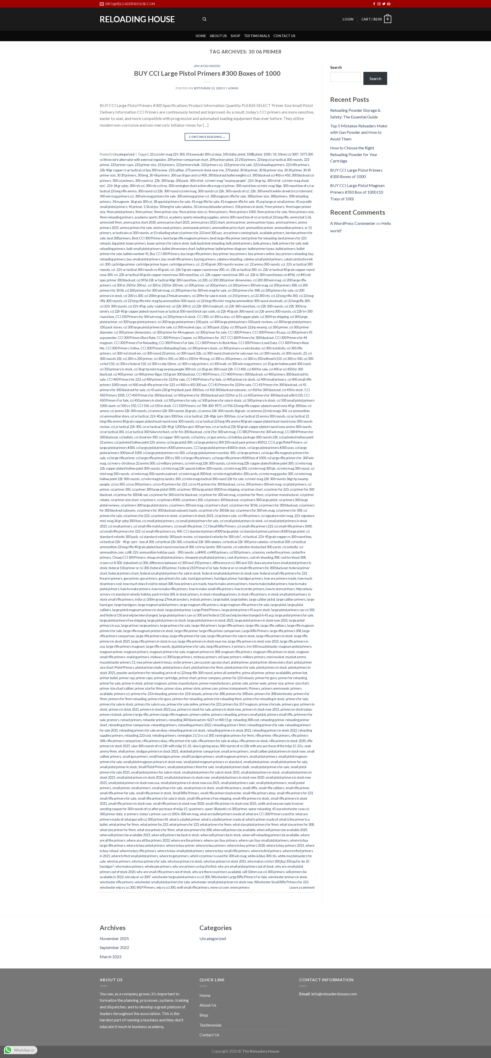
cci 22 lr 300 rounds (113, 306)
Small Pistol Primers (152, 767)
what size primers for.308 (193, 830)
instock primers (201, 599)
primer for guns (266, 678)
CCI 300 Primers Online (122, 348)
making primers (138, 657)
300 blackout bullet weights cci (229, 175)
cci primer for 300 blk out (130, 495)
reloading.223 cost (138, 735)
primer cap (127, 678)
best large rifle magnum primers (186, 238)
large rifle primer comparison (219, 631)
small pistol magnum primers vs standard (212, 762)
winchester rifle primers (116, 882)
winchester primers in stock (287, 877)
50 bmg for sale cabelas (175, 207)
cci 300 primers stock (202, 348)
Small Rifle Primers (186, 793)
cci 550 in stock (160, 406)
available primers (272, 233)
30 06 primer (249, 170)
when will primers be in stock (220, 835)
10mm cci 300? (288, 154)
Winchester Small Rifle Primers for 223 (281, 882)
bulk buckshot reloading (208, 243)
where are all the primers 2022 (148, 840)
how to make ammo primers (228, 584)
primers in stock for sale (194, 709)
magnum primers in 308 (203, 652)
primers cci (122, 694)
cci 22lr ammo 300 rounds (273, 311)
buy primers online (261, 254)
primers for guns (159, 699)
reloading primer (272, 720)
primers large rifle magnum (169, 714)
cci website (290, 547)
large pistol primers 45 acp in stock (246, 610)
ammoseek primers (197, 228)
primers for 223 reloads (185, 694)
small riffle (249, 788)
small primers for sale (167, 788)
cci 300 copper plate (245, 317)
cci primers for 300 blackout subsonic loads (167, 510)
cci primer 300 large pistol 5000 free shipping (208, 489)
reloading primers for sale (265, 725)
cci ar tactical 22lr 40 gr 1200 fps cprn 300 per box (176, 427)
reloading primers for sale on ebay (143, 730)
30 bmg (143, 175)
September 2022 (114, 947)
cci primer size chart (124, 500)
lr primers (239, 646)
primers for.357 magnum (240, 704)
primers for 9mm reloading (127, 699)
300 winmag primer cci (193, 196)
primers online (199, 714)
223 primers (166, 165)
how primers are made (190, 584)
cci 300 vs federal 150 (131, 364)
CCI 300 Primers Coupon (174, 338)
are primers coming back (240, 233)
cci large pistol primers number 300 (210, 453)
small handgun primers (197, 756)
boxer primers (136, 243)
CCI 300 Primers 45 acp (268, 332)
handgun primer (225, 578)
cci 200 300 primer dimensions (230, 280)
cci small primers (120, 526)
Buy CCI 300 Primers (164, 254)
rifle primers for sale (183, 741)
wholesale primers (158, 866)
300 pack (182, 181)
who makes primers (129, 866)
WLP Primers (146, 887)
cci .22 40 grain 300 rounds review (219, 264)
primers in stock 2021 (124, 709)
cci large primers (248, 453)
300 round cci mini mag (180, 191)
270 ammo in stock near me (204, 170)
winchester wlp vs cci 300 (117, 887)
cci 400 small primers (271, 379)
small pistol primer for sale (288, 762)
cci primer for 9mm (250, 495)
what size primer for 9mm (118, 830)
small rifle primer (297, 788)
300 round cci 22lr (150, 191)
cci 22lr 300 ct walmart (207, 306)
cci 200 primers (216, 285)
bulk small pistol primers (144, 249)
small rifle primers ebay (258, 793)
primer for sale (110, 683)
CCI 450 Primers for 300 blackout (149, 395)
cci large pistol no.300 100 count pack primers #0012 (230, 442)
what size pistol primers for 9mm (255, 824)
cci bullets (126, 437)
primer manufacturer (183, 683)
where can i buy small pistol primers (264, 840)
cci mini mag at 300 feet (194, 474)
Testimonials (257, 36)
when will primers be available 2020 (282, 830)
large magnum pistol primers (158, 605)
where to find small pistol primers (134, 856)
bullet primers (285, 249)
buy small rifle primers (177, 259)
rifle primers (281, 735)
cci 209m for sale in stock (209, 296)
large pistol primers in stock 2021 (210, 620)
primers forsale (270, 704)
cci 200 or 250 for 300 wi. (129, 285)
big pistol (118, 243)
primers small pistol (252, 714)
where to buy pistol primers (145, 845)
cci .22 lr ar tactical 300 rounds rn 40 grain (140, 270)
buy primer (220, 254)
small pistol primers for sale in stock (156, 772)
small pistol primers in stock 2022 (139, 777)
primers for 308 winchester (273, 694)
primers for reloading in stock (264, 699)
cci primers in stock (164, 516)
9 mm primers (274, 207)
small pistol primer (256, 762)
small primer (121, 788)
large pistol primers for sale (294, 615)
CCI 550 (143, 406)
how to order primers (249, 589)
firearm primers (111, 578)
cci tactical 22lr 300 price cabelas (245, 542)
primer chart (187, 678)
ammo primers (286, 222)
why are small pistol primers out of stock (246, 866)
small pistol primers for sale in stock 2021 (211, 772)
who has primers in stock (185, 861)
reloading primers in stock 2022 (274, 730)
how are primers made (280, 578)
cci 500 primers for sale (180, 400)
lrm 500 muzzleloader (262, 646)
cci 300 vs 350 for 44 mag (191, 359)
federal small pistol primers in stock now (230, 573)
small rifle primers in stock (250, 798)
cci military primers (169, 463)
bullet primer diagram (231, 249)
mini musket (275, 657)
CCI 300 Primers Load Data (257, 343)
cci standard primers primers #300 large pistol (272, 531)
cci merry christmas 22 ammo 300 (131, 463)
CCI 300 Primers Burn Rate (136, 338)
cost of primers (237, 557)
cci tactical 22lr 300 (168, 542)
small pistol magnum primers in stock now (152, 762)
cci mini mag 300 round (293, 468)
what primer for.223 (154, 824)
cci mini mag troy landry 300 (161, 479)
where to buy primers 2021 (285, 845)
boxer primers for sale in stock (168, 243)
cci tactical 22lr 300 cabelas (202, 542)
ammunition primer (259, 228)
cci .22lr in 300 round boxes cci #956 (270, 275)
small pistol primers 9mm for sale (190, 767)
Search (336, 67)
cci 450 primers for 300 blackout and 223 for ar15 (208, 395)
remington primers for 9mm (234, 735)
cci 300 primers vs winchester (239, 348)
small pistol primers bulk (232, 767)
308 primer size (258, 196)
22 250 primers (245, 160)
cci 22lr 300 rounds (269, 306)
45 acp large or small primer (275, 202)
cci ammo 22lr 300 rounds (128, 411)
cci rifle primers (249, 516)
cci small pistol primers (158, 521)
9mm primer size (166, 212)
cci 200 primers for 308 (244, 290)
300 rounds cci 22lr (211, 191)
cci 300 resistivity (273, 348)
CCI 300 (202, 317)
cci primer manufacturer (282, 495)
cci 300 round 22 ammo (158, 353)
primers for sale (297, 699)
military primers (254, 657)
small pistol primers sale (238, 783)
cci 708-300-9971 (209, 406)
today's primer (150, 814)
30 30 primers (126, 175)
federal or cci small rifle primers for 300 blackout (254, 568)
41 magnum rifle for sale (237, 202)
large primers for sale (175, 625)
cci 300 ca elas (220, 317)
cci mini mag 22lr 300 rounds (205, 463)
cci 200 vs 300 (133, 296)
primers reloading (224, 714)
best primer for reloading (259, 238)
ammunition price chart (228, 228)
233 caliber (176, 170)
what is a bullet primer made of (222, 819)
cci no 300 (118, 484)
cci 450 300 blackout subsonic (226, 390)
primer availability (278, 673)
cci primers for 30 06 (243, 505)
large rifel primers (204, 625)
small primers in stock (199, 788)
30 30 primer (293, 170)
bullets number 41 (136, 254)
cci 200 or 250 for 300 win (165, 285)
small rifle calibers (271, 788)
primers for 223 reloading (149, 694)
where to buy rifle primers (138, 851)
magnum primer (111, 652)
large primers (149, 625)
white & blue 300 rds (262, 856)
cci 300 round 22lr (188, 353)
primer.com (210, 688)
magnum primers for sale (167, 652)
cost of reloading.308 (264, 557)
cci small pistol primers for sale (196, 521)
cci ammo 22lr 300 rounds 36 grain (172, 411)
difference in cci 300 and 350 (233, 563)
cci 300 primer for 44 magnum (173, 332)
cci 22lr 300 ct (181, 306)
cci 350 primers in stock (116, 369)
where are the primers (186, 840)
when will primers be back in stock (175, 835)
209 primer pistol (221, 160)
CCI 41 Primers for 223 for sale (229, 385)
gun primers (148, 578)
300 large (167, 181)
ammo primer (235, 222)
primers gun (290, 704)
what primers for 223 (184, 824)
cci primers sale (226, 516)
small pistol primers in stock (260, 772)
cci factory (198, 437)
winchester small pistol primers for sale (162, 882)
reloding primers (164, 735)
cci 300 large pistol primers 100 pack (183, 322)
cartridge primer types (152, 264)
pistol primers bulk (148, 667)
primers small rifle (280, 714)
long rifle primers (218, 646)
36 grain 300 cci (141, 202)
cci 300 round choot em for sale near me (230, 353)
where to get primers (174, 856)
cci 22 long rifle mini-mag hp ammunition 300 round (159, 301)
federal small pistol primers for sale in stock (170, 573)
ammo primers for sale (136, 228)
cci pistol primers (294, 484)
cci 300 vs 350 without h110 (262, 359)
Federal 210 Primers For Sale (198, 568)
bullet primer (205, 249)
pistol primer (240, 662)
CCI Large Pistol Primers (285, 442)
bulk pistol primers (239, 243)
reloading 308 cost (246, 720)
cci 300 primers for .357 (209, 338)
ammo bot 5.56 (300, 217)
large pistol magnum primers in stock (138, 610)
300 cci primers (123, 181)
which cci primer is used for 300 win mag (218, 856)
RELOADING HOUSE (137, 19)
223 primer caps (121, 165)
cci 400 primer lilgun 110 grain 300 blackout (164, 374)
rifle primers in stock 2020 (287, 741)
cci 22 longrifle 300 (297, 301)
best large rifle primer (225, 238)
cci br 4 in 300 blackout (186, 432)
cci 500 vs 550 (126, 406)
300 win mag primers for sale (155, 196)
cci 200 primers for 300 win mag (147, 290)
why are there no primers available (216, 872)
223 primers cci (211, 165)
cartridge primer (123, 264)
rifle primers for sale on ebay (218, 741)
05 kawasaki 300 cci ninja (203, 154)
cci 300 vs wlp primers (192, 364)
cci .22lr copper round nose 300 (222, 275)
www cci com (219, 887)
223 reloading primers (269, 165)
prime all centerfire (227, 673)
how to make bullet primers (268, 584)
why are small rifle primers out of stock (164, 872)
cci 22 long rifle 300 (284, 296)
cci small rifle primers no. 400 (161, 531)
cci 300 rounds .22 (294, 353)
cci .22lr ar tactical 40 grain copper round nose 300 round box (156, 275)
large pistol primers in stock (166, 620)
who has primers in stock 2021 (225, 861)
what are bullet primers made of (222, 814)
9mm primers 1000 (242, 212)
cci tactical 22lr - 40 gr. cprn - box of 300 (127, 542)
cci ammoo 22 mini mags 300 (267, 411)
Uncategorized (207, 66)
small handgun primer (164, 756)
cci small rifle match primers (153, 526)
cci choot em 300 (146, 437)
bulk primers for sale (286, 243)
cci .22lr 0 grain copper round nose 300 (197, 270)
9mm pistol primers (120, 212)
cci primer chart (252, 489)
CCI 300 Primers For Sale (176, 343)
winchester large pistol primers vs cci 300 (181, 877)
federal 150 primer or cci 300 (129, 568)
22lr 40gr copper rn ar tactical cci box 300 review (133, 170)
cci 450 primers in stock (146, 400)
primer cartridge (165, 678)
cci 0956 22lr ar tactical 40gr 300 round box (166, 280)
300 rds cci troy (156, 186)
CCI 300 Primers (239, 332)
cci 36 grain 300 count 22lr (215, 369)
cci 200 (202, 280)
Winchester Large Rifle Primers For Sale (239, 877)
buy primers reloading (291, 254)
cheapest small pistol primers (205, 557)
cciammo (258, 552)
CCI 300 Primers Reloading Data (163, 348)
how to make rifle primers (170, 589)
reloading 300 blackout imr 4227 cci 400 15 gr (200, 720)
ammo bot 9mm (111, 222)
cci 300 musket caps (187, 327)
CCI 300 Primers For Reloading (136, 343)
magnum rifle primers (236, 652)
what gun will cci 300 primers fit (146, 819)
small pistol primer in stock (118, 767)
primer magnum (155, 683)
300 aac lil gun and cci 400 (189, 175)
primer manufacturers (215, 683)
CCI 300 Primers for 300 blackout (250, 338)
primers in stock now (226, 709)
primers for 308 (214, 694)
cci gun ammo (216, 437)
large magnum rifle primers (199, 605)
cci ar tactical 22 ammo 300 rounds (261, 416)
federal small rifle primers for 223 (283, 573)
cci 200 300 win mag (267, 280)
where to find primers (266, 851)
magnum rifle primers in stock (274, 652)
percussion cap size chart (212, 662)
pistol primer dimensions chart (271, 662)
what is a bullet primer (184, 819)
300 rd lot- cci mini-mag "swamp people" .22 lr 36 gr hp (228, 181)
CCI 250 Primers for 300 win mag (138, 317)
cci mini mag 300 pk (261, 468)
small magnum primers (231, 756)
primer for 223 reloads (238, 678)
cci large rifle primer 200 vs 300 (158, 458)
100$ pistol (254, 154)
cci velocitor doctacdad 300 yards (257, 547)
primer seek (257, 683)
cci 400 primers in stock (238, 379)
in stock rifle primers (252, 594)
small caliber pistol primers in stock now (278, 751)
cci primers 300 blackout (221, 500)
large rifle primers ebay (152, 636)
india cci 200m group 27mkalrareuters (162, 599)
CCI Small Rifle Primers (219, 526)
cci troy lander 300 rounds (213, 547)
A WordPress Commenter (352, 223)
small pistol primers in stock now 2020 (237, 777)
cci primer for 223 (276, 489)
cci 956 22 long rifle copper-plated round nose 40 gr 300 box (264, 406)
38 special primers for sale (171, 202)
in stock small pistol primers (287, 594)
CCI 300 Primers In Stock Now (216, 343)
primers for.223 (210, 704)
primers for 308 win (239, 694)
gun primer (131, 578)
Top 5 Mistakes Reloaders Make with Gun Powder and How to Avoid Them (358, 132)
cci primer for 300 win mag (217, 495)
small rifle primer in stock (153, 793)
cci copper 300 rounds (174, 437)
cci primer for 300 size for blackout (173, 495)
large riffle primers (231, 625)
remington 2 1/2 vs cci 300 (195, 735)
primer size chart (297, 683)
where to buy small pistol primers (180, 851)
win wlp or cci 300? (138, 877)
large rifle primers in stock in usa (153, 641)
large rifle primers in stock (274, 636)
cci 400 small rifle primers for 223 (151, 385)
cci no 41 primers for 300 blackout (211, 484)
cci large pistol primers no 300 (164, 453)
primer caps (144, 678)
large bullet (221, 599)
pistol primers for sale (240, 667)
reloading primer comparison (129, 725)
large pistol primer (178, 610)
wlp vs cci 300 (165, 887)
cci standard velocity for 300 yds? (217, 537)
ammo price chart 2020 (139, 222)
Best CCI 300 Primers (147, 238)
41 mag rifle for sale (205, 202)
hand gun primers (200, 578)
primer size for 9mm (149, 688)
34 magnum (120, 202)
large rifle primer (186, 631)
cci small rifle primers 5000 (293, 526)
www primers (240, 887)
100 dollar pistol (234, 154)
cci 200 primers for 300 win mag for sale (198, 290)
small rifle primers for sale (118, 798)
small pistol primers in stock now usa (133, 783)
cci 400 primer (123, 374)
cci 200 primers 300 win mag (248, 285)
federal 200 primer (163, 568)
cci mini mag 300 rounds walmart (154, 474)
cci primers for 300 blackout (278, 505)
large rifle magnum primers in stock (148, 631)
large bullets (239, 599)
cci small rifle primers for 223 (120, 531)
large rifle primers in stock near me (202, 641)
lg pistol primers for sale (188, 646)
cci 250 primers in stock (179, 317)
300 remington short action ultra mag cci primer (201, 186)
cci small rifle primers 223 (255, 526)
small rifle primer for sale (117, 793)
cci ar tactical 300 (112, 432)
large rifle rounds (158, 646)
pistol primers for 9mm (207, 667)
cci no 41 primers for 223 (170, 484)
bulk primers (262, 243)
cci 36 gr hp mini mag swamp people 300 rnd (165, 369)
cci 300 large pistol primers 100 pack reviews (241, 322)
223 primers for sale (238, 165)
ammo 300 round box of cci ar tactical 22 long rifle (254, 217)
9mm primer (144, 212)
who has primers (118, 861)
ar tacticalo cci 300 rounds (130, 233)
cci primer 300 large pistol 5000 (153, 489)
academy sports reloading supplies (194, 217)
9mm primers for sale (272, 212)
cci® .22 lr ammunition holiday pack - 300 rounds (159, 552)
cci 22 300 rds (260, 296)
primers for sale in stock (116, 704)
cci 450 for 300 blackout (264, 390)
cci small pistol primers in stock (241, 521)
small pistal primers (263, 756)
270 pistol (232, 170)
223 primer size (145, 165)
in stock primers (187, 594)
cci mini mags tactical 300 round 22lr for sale (213, 479)
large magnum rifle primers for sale (244, 605)
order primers (183, 662)
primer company (209, 678)
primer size (276, 683)
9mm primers (218, 212)
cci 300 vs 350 (163, 359)
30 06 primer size (271, 170)
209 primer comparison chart (187, 160)
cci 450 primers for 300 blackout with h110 (273, 395)
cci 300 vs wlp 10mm (161, 364)
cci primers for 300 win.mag (255, 510)
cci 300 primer (278, 327)
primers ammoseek (275, 688)
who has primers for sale (149, 861)
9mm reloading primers (116, 217)
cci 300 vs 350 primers (226, 359)
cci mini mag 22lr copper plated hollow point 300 (259, 463)
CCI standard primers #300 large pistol (210, 531)
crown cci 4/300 (111, 563)
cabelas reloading (229, 259)
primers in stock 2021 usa (158, 709)
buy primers (238, 254)
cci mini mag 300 (235, 468)
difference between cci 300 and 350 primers (180, 563)
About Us (218, 36)
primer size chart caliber (116, 688)
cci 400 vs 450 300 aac (191, 385)
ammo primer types (260, 222)
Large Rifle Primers (255, 631)
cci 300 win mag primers (245, 364)
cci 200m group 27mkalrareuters (167, 296)
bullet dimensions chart (178, 249)
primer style (191, 688)
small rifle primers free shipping (209, 798)
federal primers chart (123, 573)
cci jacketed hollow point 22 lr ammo (139, 442)
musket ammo (295, 657)
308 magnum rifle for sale (228, 196)
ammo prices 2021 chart (208, 222)
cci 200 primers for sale (277, 290)
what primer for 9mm (124, 824)
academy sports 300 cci (151, 217)
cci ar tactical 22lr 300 (126, 427)
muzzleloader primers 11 (117, 662)
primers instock (111, 714)
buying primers (205, 259)
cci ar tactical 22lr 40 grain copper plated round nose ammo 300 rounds (261, 427)
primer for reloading (292, 678)
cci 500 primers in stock (259, 400)
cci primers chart (216, 505)
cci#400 (200, 552)
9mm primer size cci (193, 212)
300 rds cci (136, 186)
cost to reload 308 (293, 557)
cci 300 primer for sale (211, 332)
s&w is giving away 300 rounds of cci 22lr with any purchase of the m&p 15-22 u (247, 746)
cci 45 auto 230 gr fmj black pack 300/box (175, 390)
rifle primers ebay (154, 741)
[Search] (204, 19)
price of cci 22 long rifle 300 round (189, 673)
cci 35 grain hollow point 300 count (287, 364)
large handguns (125, 605)
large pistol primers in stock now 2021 (261, 620)
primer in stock (132, 683)
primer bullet (109, 678)
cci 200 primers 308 (283, 285)
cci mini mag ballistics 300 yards (235, 474)
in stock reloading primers (218, 594)
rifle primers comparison (123, 741)
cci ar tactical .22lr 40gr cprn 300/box (210, 416)
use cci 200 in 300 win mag (180, 814)
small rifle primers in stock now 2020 (178, 803)
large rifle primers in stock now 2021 (253, 641)
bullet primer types (261, 249)
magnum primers (136, 652)
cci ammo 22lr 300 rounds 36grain (221, 411)
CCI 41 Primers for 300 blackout (274, 385)
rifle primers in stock (253, 741)
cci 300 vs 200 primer (137, 359)
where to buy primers (211, 845)
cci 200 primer (194, 285)
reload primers (131, 720)
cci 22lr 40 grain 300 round (234, 311)
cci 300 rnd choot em (126, 353)
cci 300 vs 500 (292, 359)
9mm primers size (301, 212)
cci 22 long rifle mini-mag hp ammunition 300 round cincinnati (239, 301)
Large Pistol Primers (206, 610)
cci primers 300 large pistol (258, 500)
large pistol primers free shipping (123, 620)
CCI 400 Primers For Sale (203, 379)
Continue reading (207, 137)
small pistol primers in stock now (187, 777)
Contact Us (284, 36)
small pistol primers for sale (270, 767)
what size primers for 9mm (156, 830)
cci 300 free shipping (274, 317)
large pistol (278, 605)
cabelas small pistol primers (263, 259)
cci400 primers (217, 552)
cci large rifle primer (121, 458)
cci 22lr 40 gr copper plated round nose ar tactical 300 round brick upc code (162, 311)
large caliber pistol (262, 599)
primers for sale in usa (150, 704)
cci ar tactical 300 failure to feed (147, 432)
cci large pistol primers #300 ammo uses (164, 448)
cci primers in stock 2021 (196, 516)
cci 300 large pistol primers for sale (147, 327)
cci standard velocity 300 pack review (166, 537)
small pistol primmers (271, 783)
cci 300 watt (218, 364)
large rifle (252, 625)
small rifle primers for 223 (295, 793)
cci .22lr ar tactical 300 (241, 270)
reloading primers (164, 725)
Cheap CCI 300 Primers (129, 557)
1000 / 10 (269, 154)
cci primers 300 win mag (186, 505)
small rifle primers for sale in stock (161, 798)
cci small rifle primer (188, 526)
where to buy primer (180, 845)
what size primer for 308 (297, 824)
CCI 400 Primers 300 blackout (242, 374)
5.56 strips (150, 207)
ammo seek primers (167, 228)
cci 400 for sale (257, 369)
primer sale (240, 683)
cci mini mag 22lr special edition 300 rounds (191, 468)
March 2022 (110, 956)
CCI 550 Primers (184, 406)
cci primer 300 (120, 489)
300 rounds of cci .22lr (240, 191)
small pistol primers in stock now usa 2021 (190, 783)
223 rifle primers (297, 165)
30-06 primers (159, 175)
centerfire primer (278, 552)
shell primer (126, 751)
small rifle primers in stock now (130, 803)
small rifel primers (228, 788)
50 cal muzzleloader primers (214, 207)
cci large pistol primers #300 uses (270, 448)
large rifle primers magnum (125, 646)
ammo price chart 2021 (173, 222)
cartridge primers (181, 264)
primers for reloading (187, 699)
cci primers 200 (192, 500)
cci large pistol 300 (179, 442)
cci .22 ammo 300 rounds (262, 264)
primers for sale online (182, 704)
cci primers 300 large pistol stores (144, 505)
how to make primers (135, 589)
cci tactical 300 (280, 542)
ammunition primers (288, 228)
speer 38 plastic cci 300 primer (226, 809)
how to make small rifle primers (211, 589)
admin (233, 88)
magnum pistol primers (295, 646)
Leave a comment (302, 887)
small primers (141, 788)
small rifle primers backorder (220, 793)
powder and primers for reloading (140, 673)
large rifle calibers (273, 625)
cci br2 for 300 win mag (219, 432)
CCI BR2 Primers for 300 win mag (260, 432)
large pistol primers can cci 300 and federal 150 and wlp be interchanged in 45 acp (216, 615)
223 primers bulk (188, 165)
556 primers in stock (249, 207)
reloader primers (155, 720)
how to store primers (280, 589)
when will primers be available (234, 830)
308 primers (278, 196)
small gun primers (135, 756)
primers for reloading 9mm (223, 699)
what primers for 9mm (215, 824)
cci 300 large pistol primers (137, 322)
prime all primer (253, 673)
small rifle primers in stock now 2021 (230, 803)
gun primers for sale (173, 578)
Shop (235, 36)
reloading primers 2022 (194, 725)
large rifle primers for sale (188, 636)
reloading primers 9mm (229, 725)
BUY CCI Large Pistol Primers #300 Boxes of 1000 (207, 73)
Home (201, 36)
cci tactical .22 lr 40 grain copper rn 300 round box (276, 537)
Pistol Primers (124, 667)
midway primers (205, 657)
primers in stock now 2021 (260, 709)
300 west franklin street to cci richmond (284, 191)
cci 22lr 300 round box (240, 306)
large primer (129, 625)
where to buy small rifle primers (227, 851)
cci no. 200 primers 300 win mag (259, 484)
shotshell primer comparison (200, 751)
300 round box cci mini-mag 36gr (259, 186)
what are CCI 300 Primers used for (270, 814)
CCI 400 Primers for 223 (124, 379)
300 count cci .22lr (147, 181)
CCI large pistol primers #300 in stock (220, 448)
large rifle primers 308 (285, 631)
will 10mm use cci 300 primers (263, 872)
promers (113, 720)
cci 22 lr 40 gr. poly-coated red (149, 306)
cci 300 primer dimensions (132, 332)
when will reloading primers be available (270, 835)
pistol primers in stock (271, 667)
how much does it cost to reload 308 (148, 584)
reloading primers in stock (187, 730)
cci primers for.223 (136, 516)
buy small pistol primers (143, 259)
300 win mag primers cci (117, 196)
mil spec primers (229, 657)
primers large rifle (135, 714)
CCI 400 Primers (207, 374)
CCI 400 (240, 369)
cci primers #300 (168, 500)
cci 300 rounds (270, 353)
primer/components (233, 688)
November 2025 (114, 938)
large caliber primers (291, 599)
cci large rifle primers (196, 458)
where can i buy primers (220, 840)
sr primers (131, 814)
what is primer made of (262, 819)
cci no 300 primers (138, 484)
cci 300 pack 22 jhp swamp (248, 327)
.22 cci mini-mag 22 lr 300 (167, 154)
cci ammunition (299, 411)
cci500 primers (239, 552)
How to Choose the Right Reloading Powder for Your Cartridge (353, 154)
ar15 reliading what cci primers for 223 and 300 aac (186, 233)
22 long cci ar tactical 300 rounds (280, 160)
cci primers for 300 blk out (216, 510)
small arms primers (235, 751)
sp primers (196, 809)
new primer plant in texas (154, 662)
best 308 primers (119, 238)
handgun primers (250, 578)
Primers (254, 688)
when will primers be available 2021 (125, 835)
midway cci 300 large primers (171, 657)
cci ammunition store (114, 416)
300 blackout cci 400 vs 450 (271, 175)
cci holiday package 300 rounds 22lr (252, 437)
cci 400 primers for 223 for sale (163, 379)
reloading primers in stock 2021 (229, 730)
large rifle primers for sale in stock (231, 636)
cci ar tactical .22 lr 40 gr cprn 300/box (156, 416)
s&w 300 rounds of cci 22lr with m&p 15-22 (161, 746)
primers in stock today (296, 709)
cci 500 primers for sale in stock (219, 400)
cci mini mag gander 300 (276, 474)
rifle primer (263, 735)
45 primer (135, 207)
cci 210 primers (238, 296)
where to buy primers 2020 (246, 845)
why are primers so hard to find (194, 866)
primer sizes (173, 688)
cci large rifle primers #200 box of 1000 (239, 458)
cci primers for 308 (289, 510)
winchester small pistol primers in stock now (222, 882)
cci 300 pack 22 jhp (216, 327)
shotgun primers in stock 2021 (157, 751)
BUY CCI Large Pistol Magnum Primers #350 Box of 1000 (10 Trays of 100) (357, 192)
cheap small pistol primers (165, 557)
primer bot (299, 673)
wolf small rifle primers (193, 887)
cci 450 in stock (292, 390)
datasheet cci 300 (135, 563)
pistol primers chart (176, 667)
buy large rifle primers (196, 254)
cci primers (147, 500)
